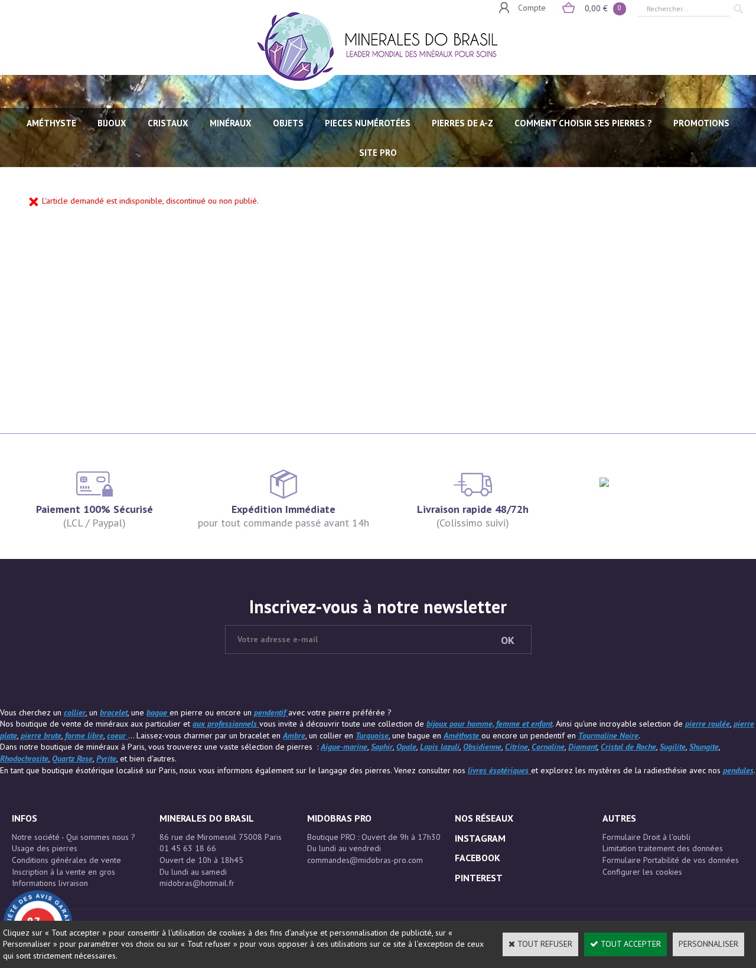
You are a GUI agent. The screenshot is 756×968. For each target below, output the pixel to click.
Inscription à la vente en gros (63, 871)
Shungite (704, 746)
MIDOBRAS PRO (339, 818)
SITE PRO (378, 152)
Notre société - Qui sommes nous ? (73, 837)
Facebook (477, 858)
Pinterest (479, 878)
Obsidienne (482, 746)
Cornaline (548, 746)
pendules (738, 770)
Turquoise (372, 735)
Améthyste (462, 735)
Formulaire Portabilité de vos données (670, 860)
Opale (406, 746)
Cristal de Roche (628, 746)
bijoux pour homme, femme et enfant (489, 723)
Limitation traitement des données (662, 848)
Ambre (294, 735)
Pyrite (106, 758)
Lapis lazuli (440, 746)
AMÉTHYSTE (51, 123)
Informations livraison (50, 883)
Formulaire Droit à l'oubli (646, 837)
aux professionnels (226, 723)
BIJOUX (111, 123)
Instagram (480, 838)
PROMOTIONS (701, 123)
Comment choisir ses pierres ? (583, 123)
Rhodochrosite (24, 758)
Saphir (382, 746)
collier (75, 712)
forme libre (84, 735)
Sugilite (673, 746)
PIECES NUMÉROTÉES (367, 123)
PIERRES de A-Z (462, 123)
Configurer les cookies (642, 871)
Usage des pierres (44, 848)
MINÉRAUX (231, 123)
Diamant (582, 746)
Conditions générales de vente (66, 860)
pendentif (271, 712)
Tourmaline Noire (608, 735)
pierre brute (41, 735)
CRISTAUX (168, 123)
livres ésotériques (499, 770)
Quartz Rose (72, 758)
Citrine (516, 746)
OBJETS (288, 123)
